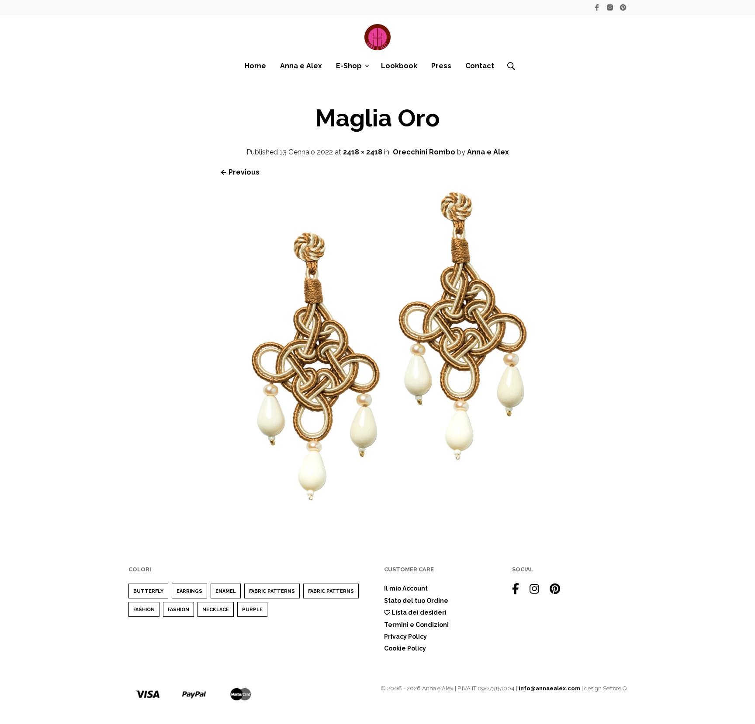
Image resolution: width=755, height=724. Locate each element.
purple (252, 609)
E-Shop (349, 66)
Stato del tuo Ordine (416, 600)
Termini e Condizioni (416, 624)
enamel (225, 591)
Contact (479, 66)
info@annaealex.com (549, 688)
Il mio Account (406, 588)
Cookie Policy (405, 648)
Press (441, 66)
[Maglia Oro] (377, 512)
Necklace (215, 609)
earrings (189, 591)
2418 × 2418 (362, 152)
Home (255, 66)
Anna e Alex (301, 66)
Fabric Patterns (272, 591)
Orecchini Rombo (424, 152)
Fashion (144, 609)
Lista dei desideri (418, 612)
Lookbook (399, 66)
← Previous (240, 172)
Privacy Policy (405, 636)
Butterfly (148, 591)
